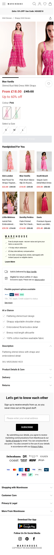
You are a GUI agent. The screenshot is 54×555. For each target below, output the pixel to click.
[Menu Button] (4, 4)
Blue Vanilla (8, 81)
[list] (27, 50)
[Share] (50, 18)
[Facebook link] (34, 538)
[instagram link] (20, 538)
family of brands (13, 441)
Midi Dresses (7, 18)
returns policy (40, 280)
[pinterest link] (27, 538)
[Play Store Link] (27, 526)
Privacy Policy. (37, 446)
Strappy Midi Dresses (22, 18)
